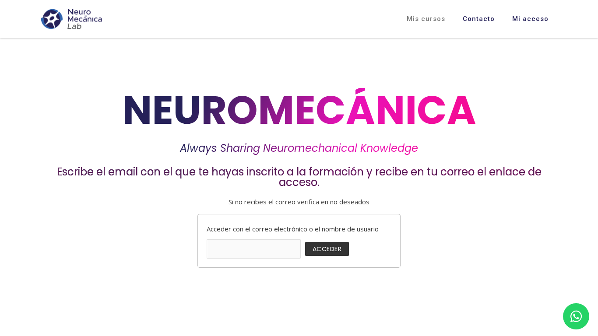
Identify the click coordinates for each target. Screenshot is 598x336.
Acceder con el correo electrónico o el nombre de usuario (293, 228)
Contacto (479, 19)
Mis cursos (426, 19)
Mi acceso (530, 19)
